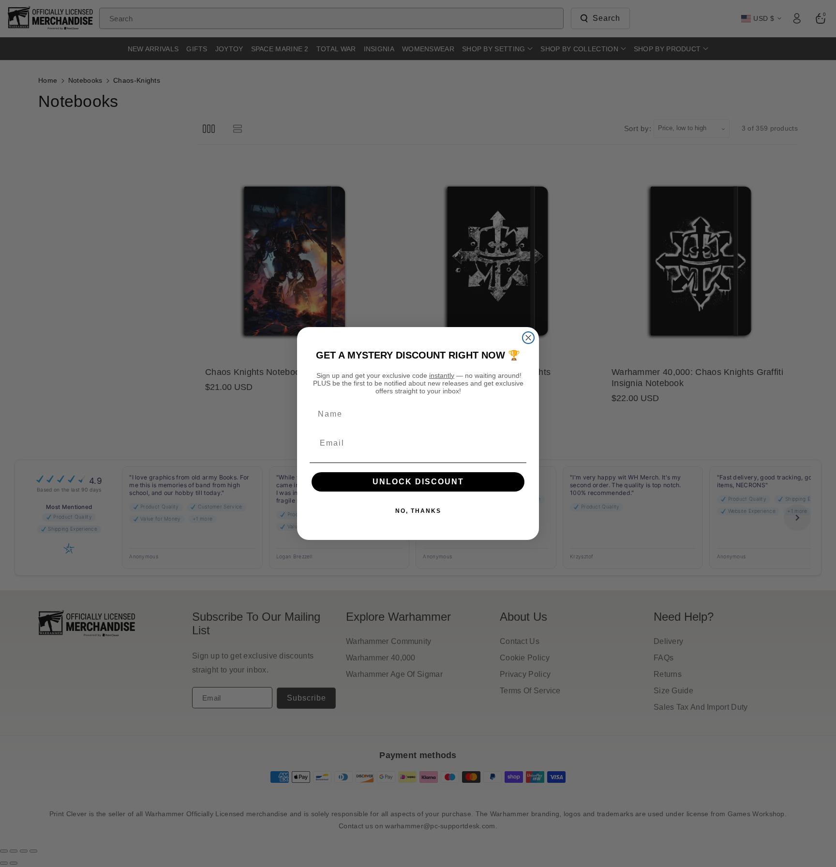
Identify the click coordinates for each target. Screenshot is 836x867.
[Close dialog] (528, 338)
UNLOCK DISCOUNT (418, 482)
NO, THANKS (418, 511)
